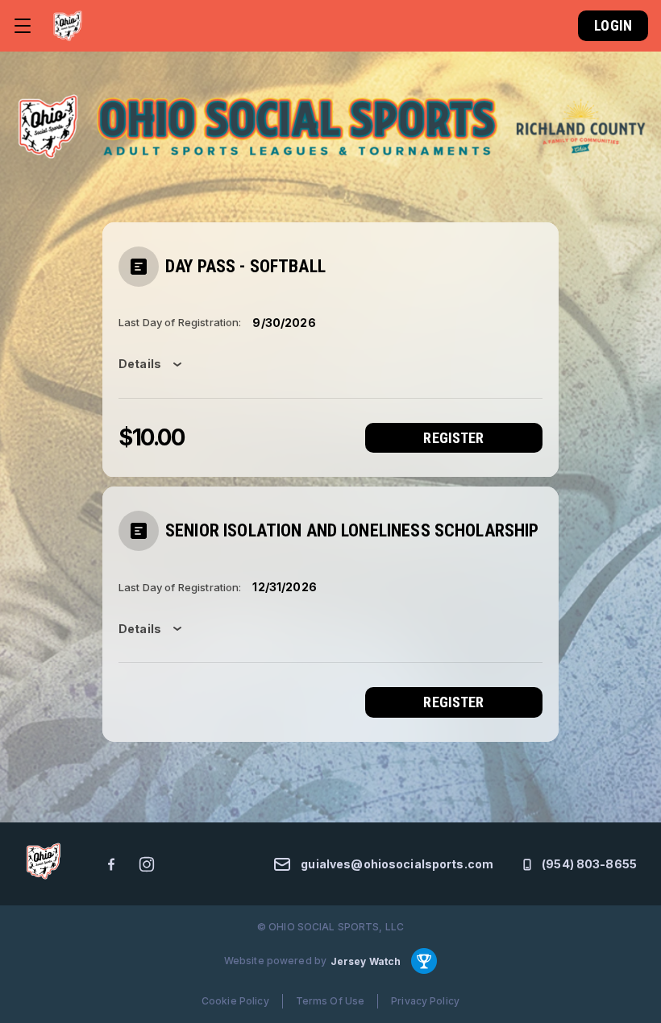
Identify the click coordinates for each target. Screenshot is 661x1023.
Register (453, 437)
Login (613, 25)
